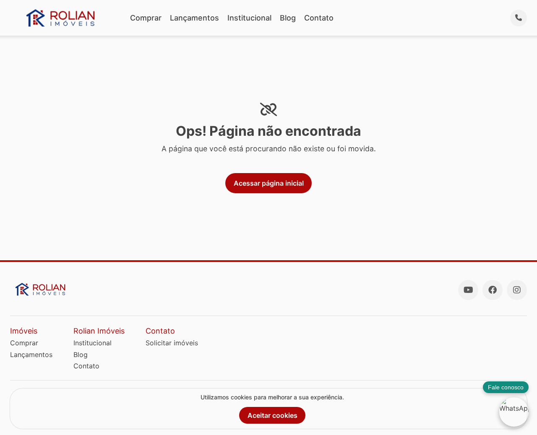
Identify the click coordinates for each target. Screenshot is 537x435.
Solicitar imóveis (172, 343)
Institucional (249, 17)
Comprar (146, 17)
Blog (288, 17)
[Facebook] (492, 290)
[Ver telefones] (518, 18)
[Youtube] (468, 290)
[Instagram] (517, 290)
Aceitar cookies (272, 415)
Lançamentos (194, 17)
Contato (319, 17)
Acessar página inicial (269, 183)
